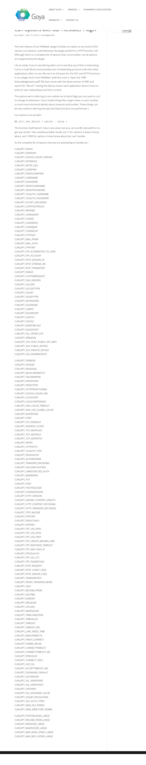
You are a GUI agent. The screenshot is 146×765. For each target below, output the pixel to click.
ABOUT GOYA (55, 10)
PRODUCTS (54, 20)
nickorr (20, 35)
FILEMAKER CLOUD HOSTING (97, 10)
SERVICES (72, 10)
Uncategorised (47, 35)
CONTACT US (72, 20)
